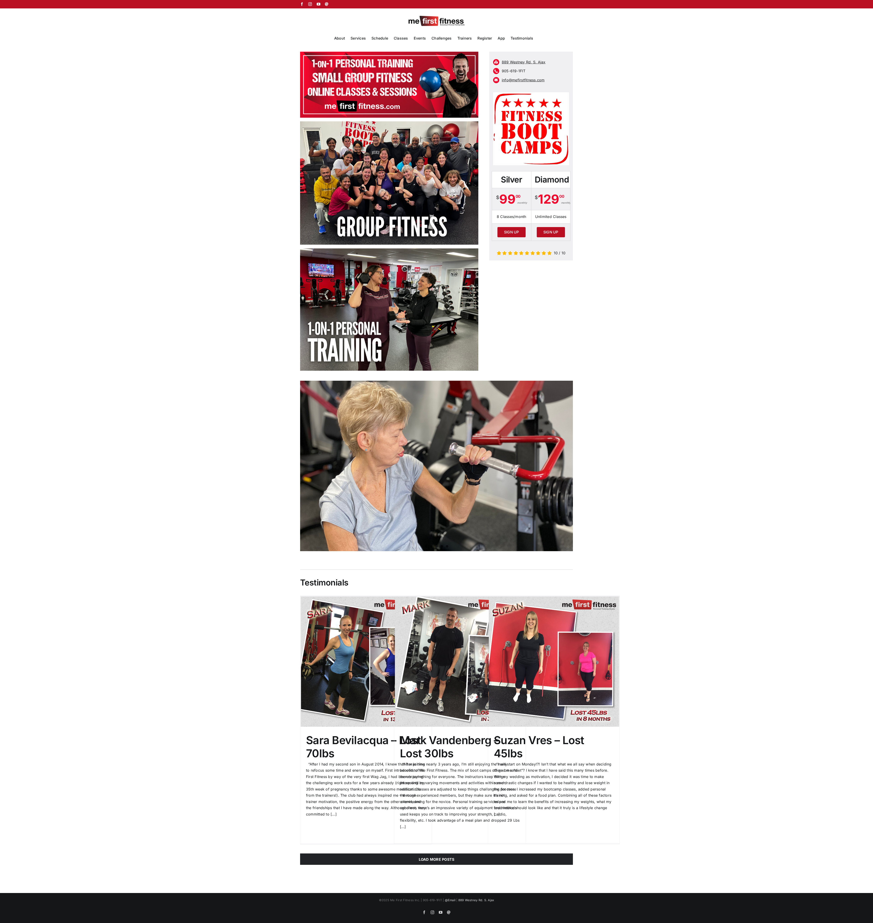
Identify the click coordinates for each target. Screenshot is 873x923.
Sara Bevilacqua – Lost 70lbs (363, 746)
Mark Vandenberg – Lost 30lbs (449, 746)
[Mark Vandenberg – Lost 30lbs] (460, 662)
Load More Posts (436, 859)
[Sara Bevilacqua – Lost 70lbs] (366, 662)
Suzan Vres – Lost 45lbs (539, 746)
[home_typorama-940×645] (389, 250)
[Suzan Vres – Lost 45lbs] (554, 662)
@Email (450, 900)
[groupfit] (389, 123)
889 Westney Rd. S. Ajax (476, 900)
